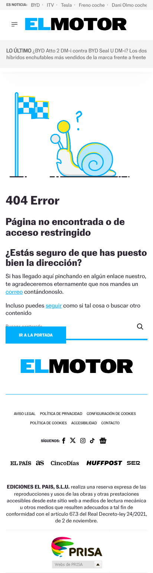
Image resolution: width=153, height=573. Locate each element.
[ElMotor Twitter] (73, 441)
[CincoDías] (65, 464)
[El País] (21, 464)
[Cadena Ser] (133, 464)
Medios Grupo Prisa (76, 564)
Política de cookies (48, 423)
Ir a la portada (36, 335)
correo (14, 291)
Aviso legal (24, 414)
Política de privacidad (61, 414)
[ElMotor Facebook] (63, 441)
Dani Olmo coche (130, 5)
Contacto (110, 423)
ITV (51, 5)
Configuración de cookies (111, 414)
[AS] (40, 463)
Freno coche (92, 5)
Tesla (67, 5)
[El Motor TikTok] (92, 441)
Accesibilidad (84, 423)
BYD (36, 5)
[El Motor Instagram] (82, 441)
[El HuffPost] (104, 464)
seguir (54, 305)
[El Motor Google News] (103, 441)
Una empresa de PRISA (76, 546)
